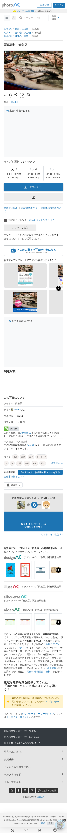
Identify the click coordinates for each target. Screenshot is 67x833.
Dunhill (14, 102)
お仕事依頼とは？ (13, 476)
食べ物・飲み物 (23, 32)
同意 (50, 823)
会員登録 (51, 668)
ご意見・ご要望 (48, 790)
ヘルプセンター (52, 701)
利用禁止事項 (11, 208)
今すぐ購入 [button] (22, 227)
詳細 (43, 823)
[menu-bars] (7, 18)
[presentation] (58, 570)
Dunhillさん (25, 432)
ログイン (22, 647)
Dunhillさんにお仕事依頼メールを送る (40, 472)
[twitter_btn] (12, 790)
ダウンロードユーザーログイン (38, 713)
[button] (44, 5)
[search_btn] (21, 17)
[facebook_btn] (18, 790)
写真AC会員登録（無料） (40, 671)
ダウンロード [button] (36, 187)
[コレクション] (39, 830)
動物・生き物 (21, 29)
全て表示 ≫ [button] (57, 463)
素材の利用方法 (29, 208)
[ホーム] (12, 830)
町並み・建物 (21, 36)
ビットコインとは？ (51, 534)
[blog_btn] (32, 790)
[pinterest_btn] (25, 790)
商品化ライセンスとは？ (41, 220)
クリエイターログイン (17, 717)
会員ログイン (52, 644)
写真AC (8, 29)
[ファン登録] (26, 830)
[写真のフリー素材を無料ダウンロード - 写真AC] (11, 5)
